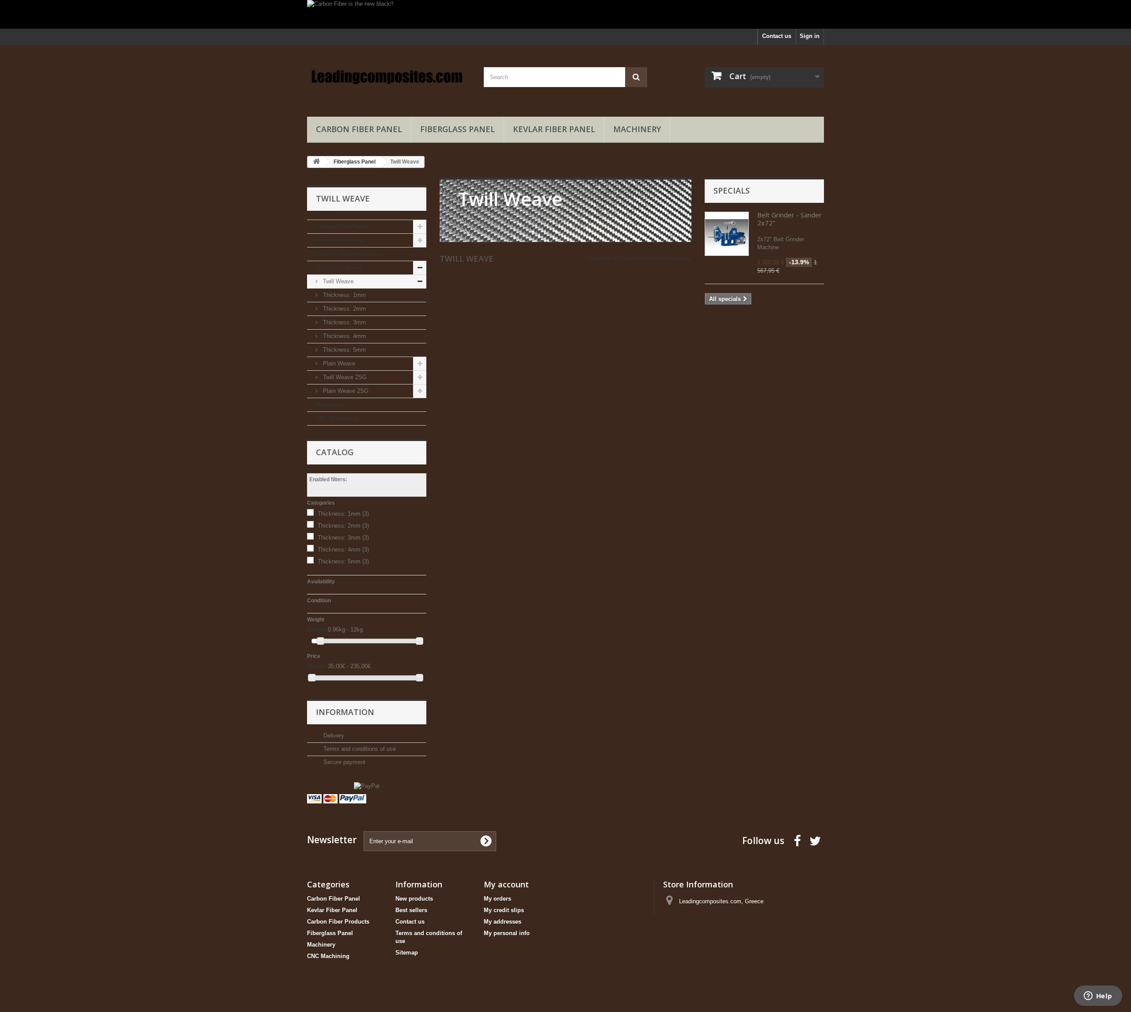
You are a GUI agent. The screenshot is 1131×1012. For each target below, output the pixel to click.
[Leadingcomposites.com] (389, 79)
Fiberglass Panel (457, 129)
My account (506, 884)
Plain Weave (338, 363)
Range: (316, 629)
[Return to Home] (316, 161)
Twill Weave (337, 281)
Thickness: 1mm (343, 295)
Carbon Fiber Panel (359, 129)
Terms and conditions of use (359, 749)
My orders (497, 898)
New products (414, 898)
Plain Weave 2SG (344, 391)
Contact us (776, 36)
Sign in (810, 36)
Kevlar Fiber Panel (554, 129)
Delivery (333, 735)
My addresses (502, 921)
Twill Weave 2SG (344, 377)
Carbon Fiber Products (346, 254)
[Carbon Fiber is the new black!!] (565, 14)
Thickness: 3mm (343, 322)
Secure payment (343, 762)
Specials (732, 190)
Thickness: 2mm (343, 308)
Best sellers (411, 910)
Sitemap (406, 952)
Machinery (637, 129)
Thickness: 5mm (343, 349)
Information (345, 712)
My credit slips (504, 910)
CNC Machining (336, 418)
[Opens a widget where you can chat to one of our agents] (1098, 996)
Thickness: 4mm (343, 336)
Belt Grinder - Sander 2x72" (789, 218)
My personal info (507, 933)
